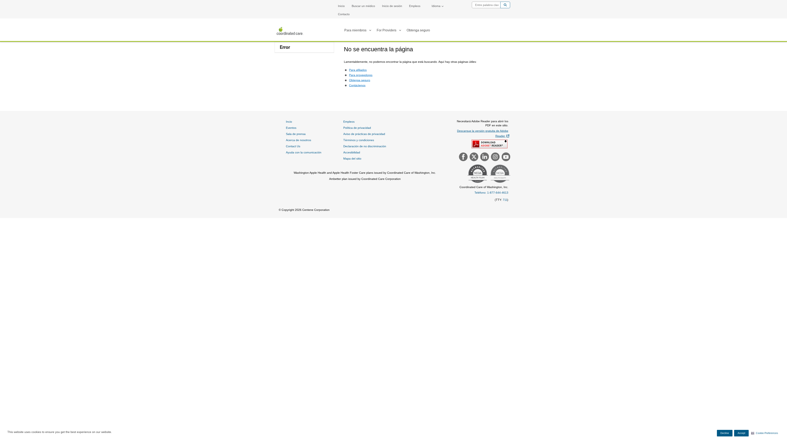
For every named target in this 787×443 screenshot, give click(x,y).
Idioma (436, 6)
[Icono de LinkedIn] (484, 157)
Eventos (291, 127)
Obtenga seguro (418, 30)
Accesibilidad (351, 152)
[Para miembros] (370, 31)
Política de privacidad (357, 127)
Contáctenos (357, 85)
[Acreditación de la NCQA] (477, 174)
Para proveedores (360, 75)
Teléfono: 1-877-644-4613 (491, 192)
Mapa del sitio (352, 158)
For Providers (386, 30)
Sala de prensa (296, 134)
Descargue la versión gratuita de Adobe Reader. (483, 133)
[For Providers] (400, 31)
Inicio (341, 6)
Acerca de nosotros (298, 140)
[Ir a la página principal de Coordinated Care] (290, 31)
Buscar (505, 5)
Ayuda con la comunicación (303, 152)
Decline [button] (724, 433)
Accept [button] (741, 433)
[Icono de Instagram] (495, 157)
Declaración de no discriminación (364, 146)
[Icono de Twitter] (473, 157)
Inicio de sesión (392, 6)
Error (285, 47)
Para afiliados (358, 70)
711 (505, 199)
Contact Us (293, 146)
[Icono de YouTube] (505, 157)
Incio (289, 121)
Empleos (414, 6)
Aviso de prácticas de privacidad (364, 134)
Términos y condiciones (358, 140)
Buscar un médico (363, 6)
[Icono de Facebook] (463, 157)
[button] (764, 433)
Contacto (344, 14)
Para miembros (355, 30)
